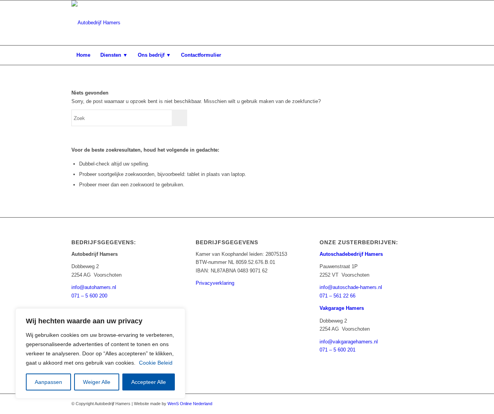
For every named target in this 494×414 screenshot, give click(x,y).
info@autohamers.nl (93, 287)
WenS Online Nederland (189, 403)
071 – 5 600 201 (337, 350)
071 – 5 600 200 (89, 296)
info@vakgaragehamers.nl (349, 342)
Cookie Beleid (156, 363)
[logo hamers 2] (95, 22)
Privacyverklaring (215, 283)
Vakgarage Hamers (342, 308)
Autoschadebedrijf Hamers (351, 254)
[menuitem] (83, 55)
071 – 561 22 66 (337, 296)
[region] (100, 353)
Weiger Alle (96, 382)
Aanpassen (48, 382)
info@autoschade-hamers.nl (351, 287)
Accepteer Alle (148, 382)
